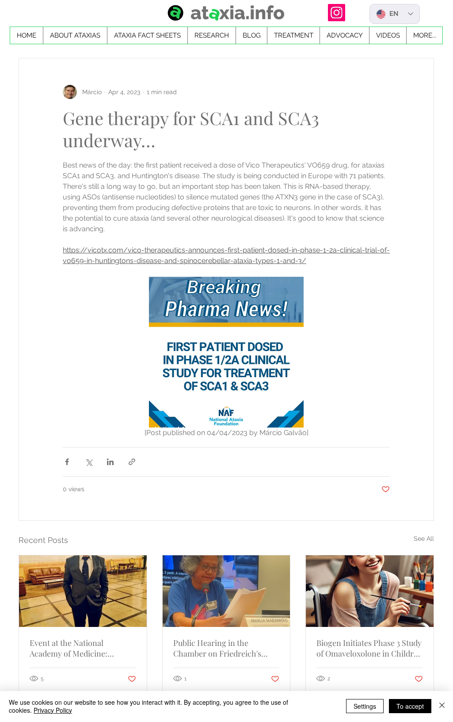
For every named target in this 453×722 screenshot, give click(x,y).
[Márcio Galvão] (83, 591)
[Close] (442, 706)
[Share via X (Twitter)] (88, 462)
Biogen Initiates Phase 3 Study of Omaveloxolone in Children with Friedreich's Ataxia (369, 648)
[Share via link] (132, 462)
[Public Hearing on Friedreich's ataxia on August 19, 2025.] (226, 591)
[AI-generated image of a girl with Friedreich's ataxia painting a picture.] (370, 591)
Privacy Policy (53, 710)
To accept (410, 706)
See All (424, 538)
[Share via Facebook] (67, 462)
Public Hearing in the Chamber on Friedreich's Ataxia (217, 648)
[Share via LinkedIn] (110, 462)
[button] (147, 35)
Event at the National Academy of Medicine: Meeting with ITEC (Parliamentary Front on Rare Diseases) (82, 648)
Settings (365, 706)
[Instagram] (336, 12)
